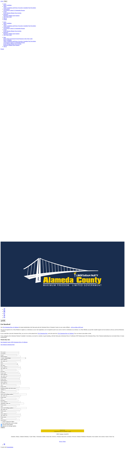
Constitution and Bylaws (12, 7)
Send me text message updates (9, 426)
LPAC (2, 1)
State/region (3, 420)
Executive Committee (23, 7)
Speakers (17, 15)
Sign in (5, 18)
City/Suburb (3, 377)
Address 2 (3, 389)
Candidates (9, 5)
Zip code (3, 365)
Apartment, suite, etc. (5, 403)
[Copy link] (4, 309)
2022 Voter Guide (7, 16)
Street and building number (7, 394)
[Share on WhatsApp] (4, 317)
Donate (5, 19)
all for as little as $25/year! (77, 327)
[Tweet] (4, 313)
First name (3, 352)
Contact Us (12, 10)
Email (2, 355)
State (2, 364)
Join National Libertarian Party (8, 344)
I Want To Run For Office (8, 421)
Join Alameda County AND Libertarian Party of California (14, 342)
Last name (3, 353)
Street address (4, 359)
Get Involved (6, 9)
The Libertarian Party (43, 333)
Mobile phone (4, 356)
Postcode (3, 392)
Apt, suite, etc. (4, 361)
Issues (4, 3)
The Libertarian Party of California (11, 327)
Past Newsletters (32, 7)
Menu (5, 1)
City (2, 362)
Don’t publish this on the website (9, 423)
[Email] (4, 311)
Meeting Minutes (11, 13)
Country (2, 358)
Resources (5, 14)
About (4, 6)
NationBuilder (10, 447)
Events (5, 11)
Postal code (3, 373)
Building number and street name (8, 388)
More (4, 37)
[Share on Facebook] (4, 315)
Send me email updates (7, 424)
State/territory (4, 380)
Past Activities (18, 13)
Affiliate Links (11, 15)
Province (3, 371)
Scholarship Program (20, 10)
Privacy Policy (62, 441)
